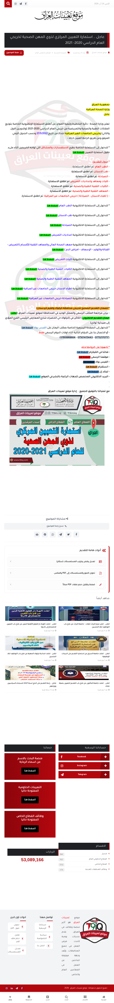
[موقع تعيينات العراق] (58, 17)
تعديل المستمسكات (14, 950)
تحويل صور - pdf (15, 926)
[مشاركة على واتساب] (53, 534)
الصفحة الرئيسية (60, 53)
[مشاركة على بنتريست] (45, 534)
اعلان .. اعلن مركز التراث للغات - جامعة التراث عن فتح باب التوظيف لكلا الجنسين (87, 625)
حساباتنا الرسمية (42, 926)
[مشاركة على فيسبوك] (76, 534)
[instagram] (6, 988)
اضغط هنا (78, 152)
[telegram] (17, 988)
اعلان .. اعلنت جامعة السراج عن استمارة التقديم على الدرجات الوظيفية (86, 655)
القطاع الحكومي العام (98, 859)
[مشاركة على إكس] (68, 534)
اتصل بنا (41, 946)
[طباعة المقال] (37, 534)
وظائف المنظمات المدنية (96, 869)
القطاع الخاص (101, 864)
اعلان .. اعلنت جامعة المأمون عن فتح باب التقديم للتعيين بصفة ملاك (84, 684)
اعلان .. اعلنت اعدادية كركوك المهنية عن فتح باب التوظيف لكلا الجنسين (31, 655)
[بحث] (8, 4)
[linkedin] (12, 988)
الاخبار (104, 854)
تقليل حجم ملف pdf (15, 938)
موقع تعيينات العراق (78, 988)
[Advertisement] (57, 78)
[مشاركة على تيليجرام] (61, 534)
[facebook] (22, 988)
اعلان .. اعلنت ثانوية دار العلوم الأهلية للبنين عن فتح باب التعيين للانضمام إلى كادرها (31, 625)
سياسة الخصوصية (42, 937)
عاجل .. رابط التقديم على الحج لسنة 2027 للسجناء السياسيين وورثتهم (31, 684)
